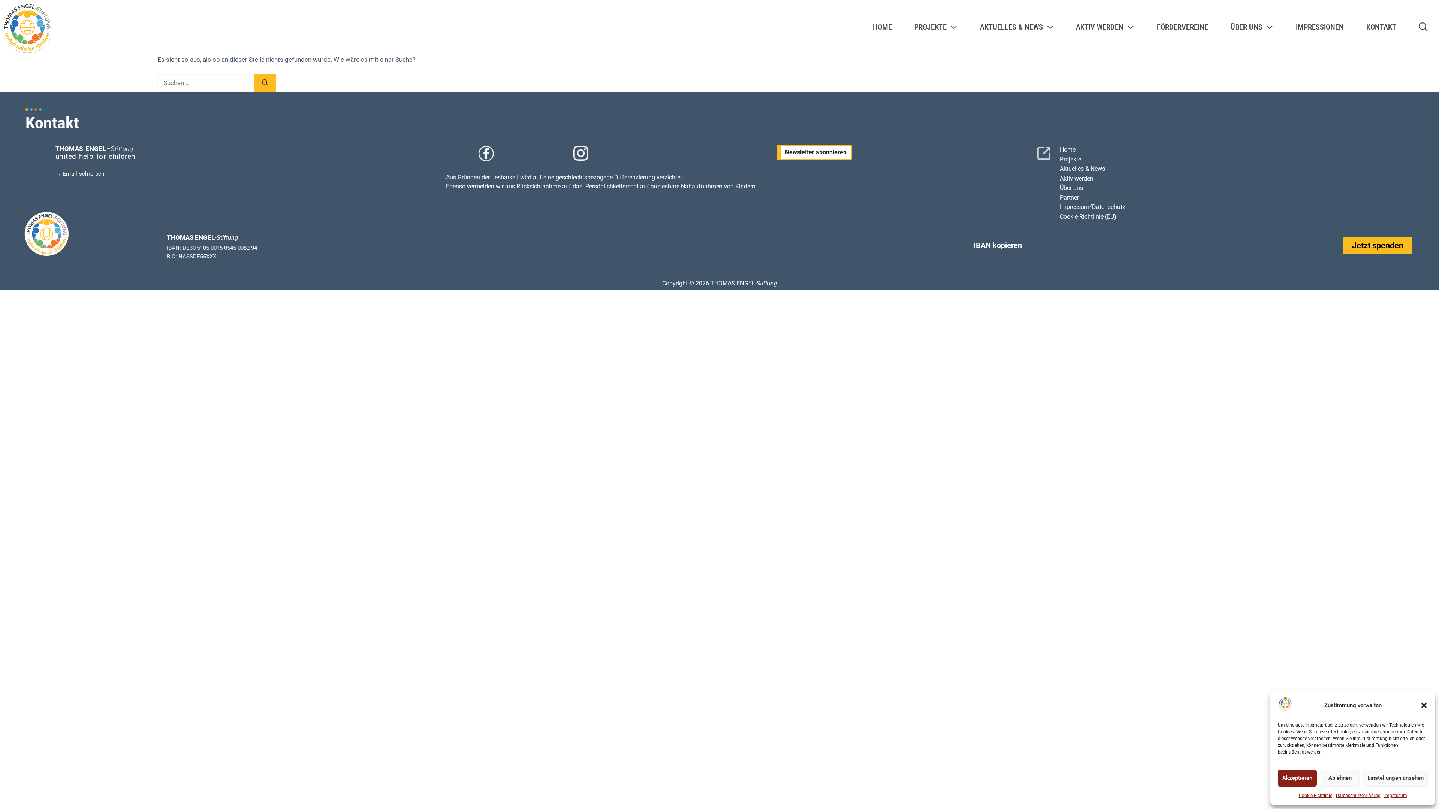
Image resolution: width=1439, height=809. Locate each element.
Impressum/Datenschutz (1092, 206)
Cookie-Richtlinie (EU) (1088, 216)
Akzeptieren (1297, 778)
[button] (1424, 705)
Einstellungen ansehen (1395, 778)
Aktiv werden (1076, 178)
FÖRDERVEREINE (1182, 27)
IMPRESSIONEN (1320, 27)
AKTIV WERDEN (1099, 27)
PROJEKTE (930, 27)
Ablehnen (1340, 778)
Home (1068, 149)
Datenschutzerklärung (1358, 795)
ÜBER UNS (1246, 27)
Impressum (1395, 795)
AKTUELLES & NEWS (1011, 27)
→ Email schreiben (80, 173)
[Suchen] (265, 83)
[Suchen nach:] (205, 83)
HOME (882, 27)
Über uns (1071, 187)
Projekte (1070, 159)
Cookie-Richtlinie (1315, 795)
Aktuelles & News (1082, 168)
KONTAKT (1381, 27)
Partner (1069, 197)
